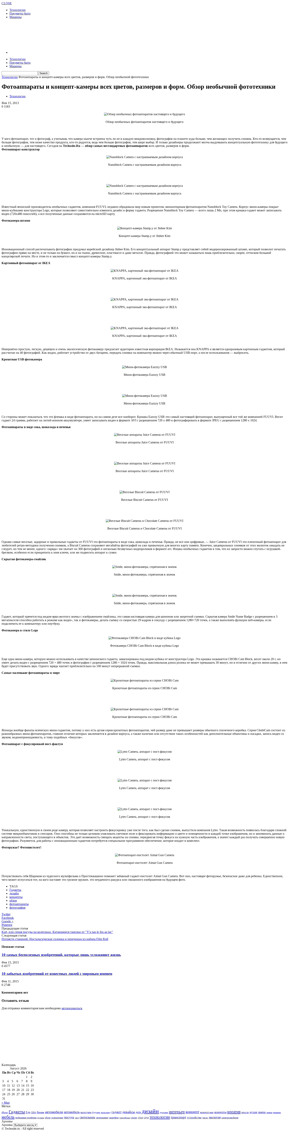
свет (77, 1117)
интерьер (177, 1112)
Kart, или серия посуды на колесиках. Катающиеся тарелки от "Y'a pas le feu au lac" (57, 932)
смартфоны (124, 1117)
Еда (28, 1112)
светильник (87, 1117)
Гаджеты (15, 890)
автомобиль (72, 1112)
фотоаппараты (19, 904)
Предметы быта (19, 13)
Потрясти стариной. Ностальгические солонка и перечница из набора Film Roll (55, 939)
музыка (40, 1118)
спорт (134, 1117)
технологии (160, 1117)
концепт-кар (207, 1112)
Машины (15, 17)
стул (146, 1117)
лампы (269, 1112)
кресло (245, 1112)
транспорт (178, 1117)
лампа (262, 1112)
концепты (16, 897)
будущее (96, 1112)
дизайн (14, 893)
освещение (57, 1117)
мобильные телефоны (26, 1117)
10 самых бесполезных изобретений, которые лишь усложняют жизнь (61, 955)
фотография (17, 907)
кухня (253, 1112)
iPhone (5, 1112)
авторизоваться (72, 1008)
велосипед (106, 1112)
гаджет (116, 1112)
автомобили (54, 1112)
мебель (8, 1116)
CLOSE (7, 3)
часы (205, 1117)
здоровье (164, 1112)
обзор (13, 900)
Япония (40, 1112)
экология (215, 1117)
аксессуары (85, 1112)
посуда (69, 1117)
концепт (192, 1112)
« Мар (6, 1102)
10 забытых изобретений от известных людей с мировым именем (57, 974)
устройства (194, 1117)
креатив (234, 1112)
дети (138, 1112)
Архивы (7, 1124)
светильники (102, 1117)
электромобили (229, 1117)
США (33, 1112)
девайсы (128, 1112)
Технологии (17, 10)
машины (277, 1112)
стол (140, 1117)
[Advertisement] (73, 34)
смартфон (114, 1117)
